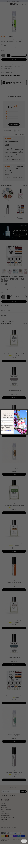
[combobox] (2, 424)
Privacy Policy (7, 430)
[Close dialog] (26, 411)
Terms (10, 430)
